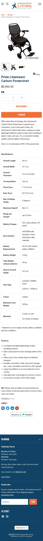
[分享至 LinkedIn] (12, 408)
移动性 (10, 15)
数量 (2, 92)
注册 (33, 502)
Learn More (5, 477)
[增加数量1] (21, 97)
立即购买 (21, 115)
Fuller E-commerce (25, 536)
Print (38, 75)
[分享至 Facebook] (3, 408)
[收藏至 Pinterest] (17, 408)
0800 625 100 (20, 472)
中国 (20, 528)
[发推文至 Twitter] (7, 408)
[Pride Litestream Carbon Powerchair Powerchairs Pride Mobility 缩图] (5, 67)
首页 (3, 15)
